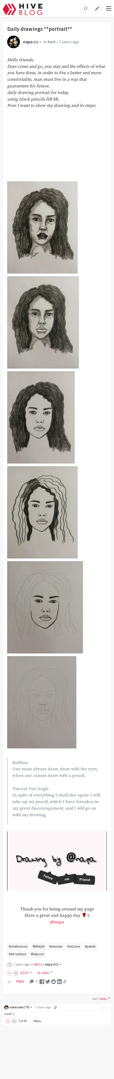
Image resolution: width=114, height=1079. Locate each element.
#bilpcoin (37, 954)
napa (30, 42)
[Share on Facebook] (42, 981)
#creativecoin (18, 946)
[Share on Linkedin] (59, 981)
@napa (57, 922)
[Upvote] (10, 973)
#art (51, 42)
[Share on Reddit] (53, 981)
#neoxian (56, 946)
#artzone (73, 946)
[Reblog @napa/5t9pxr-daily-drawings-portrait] (9, 981)
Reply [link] (20, 981)
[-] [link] (105, 1007)
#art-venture (17, 954)
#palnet (90, 946)
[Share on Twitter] (47, 981)
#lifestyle (39, 946)
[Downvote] (16, 973)
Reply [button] (37, 1021)
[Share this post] (64, 981)
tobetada (19, 1007)
